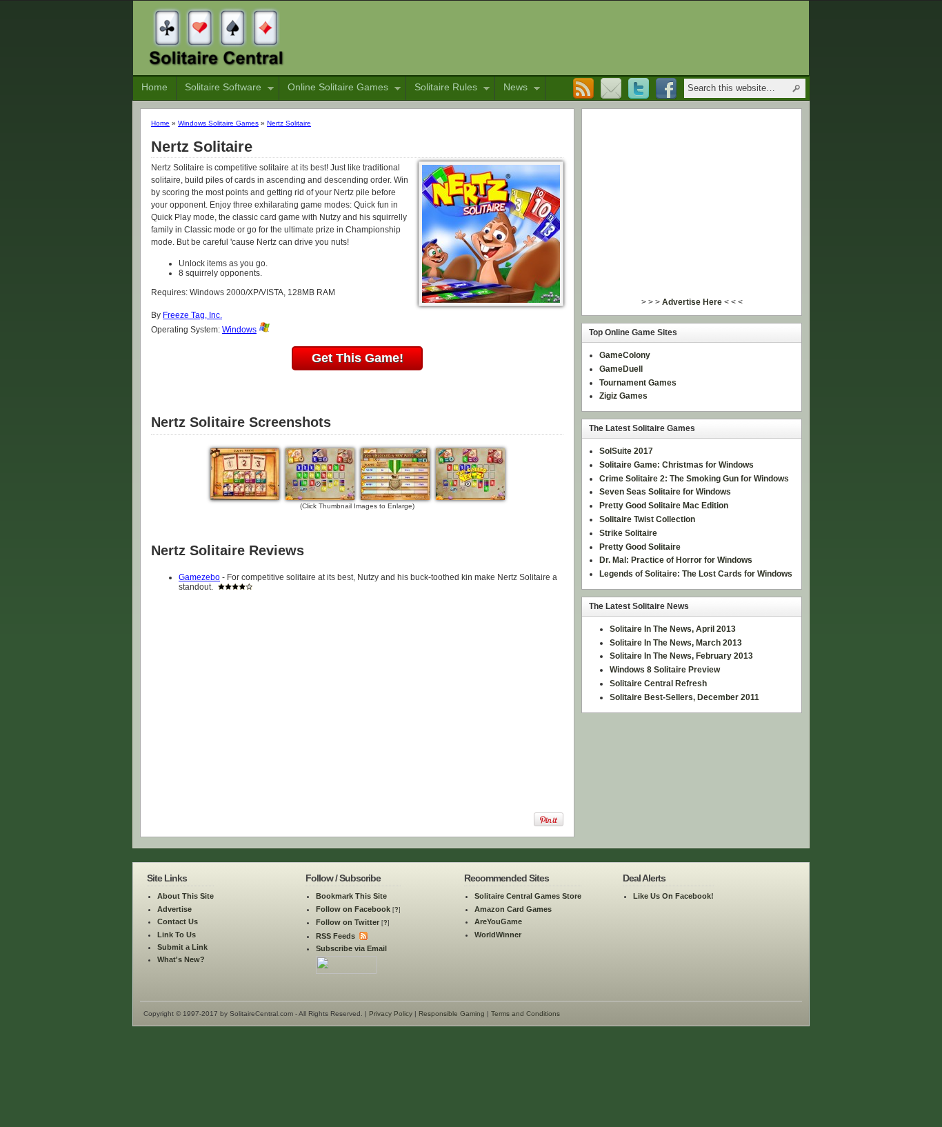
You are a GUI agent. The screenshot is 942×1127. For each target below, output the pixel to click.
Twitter (639, 89)
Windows (239, 330)
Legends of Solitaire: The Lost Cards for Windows (695, 574)
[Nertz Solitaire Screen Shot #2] (320, 497)
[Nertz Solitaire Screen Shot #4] (470, 497)
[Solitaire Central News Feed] (362, 936)
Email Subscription (611, 89)
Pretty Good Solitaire (640, 547)
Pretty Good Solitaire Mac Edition (663, 505)
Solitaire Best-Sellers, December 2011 (684, 697)
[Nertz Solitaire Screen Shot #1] (244, 497)
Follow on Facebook (353, 909)
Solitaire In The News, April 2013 (673, 629)
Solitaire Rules (441, 88)
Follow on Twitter (347, 922)
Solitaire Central (216, 37)
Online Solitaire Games (333, 88)
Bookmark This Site (351, 896)
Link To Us (176, 934)
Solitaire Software (219, 88)
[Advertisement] (553, 37)
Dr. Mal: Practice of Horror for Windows (675, 560)
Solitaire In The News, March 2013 (676, 643)
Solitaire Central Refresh (658, 683)
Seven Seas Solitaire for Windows (665, 492)
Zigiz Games (623, 396)
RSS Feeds (335, 936)
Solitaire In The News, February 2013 (681, 656)
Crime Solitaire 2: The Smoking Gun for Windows (694, 478)
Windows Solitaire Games (218, 123)
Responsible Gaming (452, 1013)
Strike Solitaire (628, 533)
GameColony (624, 355)
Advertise (174, 909)
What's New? (181, 959)
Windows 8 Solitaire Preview (665, 670)
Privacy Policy (390, 1013)
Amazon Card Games (513, 909)
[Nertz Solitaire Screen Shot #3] (395, 497)
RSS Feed (583, 89)
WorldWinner (497, 934)
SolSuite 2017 (626, 451)
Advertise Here (692, 302)
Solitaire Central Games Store (527, 896)
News (511, 88)
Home (154, 86)
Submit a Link (182, 947)
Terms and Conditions (525, 1013)
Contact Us (177, 921)
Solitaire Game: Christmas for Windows (676, 465)
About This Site (185, 896)
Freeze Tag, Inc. (192, 315)
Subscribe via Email (351, 948)
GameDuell (621, 369)
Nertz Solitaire (289, 123)
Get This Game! (357, 358)
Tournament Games (638, 383)
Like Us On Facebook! (673, 896)
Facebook (666, 89)
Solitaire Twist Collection (647, 519)
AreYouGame (498, 921)
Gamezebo (199, 577)
